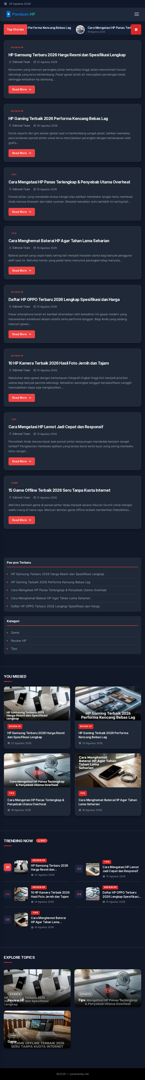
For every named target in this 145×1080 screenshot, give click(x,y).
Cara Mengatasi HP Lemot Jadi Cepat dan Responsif (55, 426)
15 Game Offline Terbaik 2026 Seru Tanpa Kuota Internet (59, 490)
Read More (19, 89)
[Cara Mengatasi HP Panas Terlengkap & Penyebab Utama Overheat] (37, 770)
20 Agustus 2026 (92, 743)
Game (15, 632)
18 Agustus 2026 (21, 809)
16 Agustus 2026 (92, 809)
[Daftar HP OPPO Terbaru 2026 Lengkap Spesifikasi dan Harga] (108, 894)
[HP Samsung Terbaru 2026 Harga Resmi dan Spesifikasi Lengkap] (37, 704)
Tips (14, 648)
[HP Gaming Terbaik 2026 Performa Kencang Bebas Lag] (108, 704)
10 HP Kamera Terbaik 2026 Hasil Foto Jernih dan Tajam (58, 363)
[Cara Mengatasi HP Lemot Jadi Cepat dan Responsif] (108, 868)
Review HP (18, 641)
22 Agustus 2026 (21, 743)
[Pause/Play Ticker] (136, 29)
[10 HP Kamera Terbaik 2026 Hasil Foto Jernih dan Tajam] (37, 894)
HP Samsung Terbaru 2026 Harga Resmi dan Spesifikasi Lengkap (57, 574)
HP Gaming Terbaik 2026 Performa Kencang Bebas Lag (50, 582)
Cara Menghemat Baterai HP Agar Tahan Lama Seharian (50, 598)
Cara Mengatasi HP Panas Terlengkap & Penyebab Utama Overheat (58, 590)
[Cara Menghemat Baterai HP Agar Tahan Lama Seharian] (108, 770)
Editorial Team (21, 61)
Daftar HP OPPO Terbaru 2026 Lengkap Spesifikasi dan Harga (55, 606)
